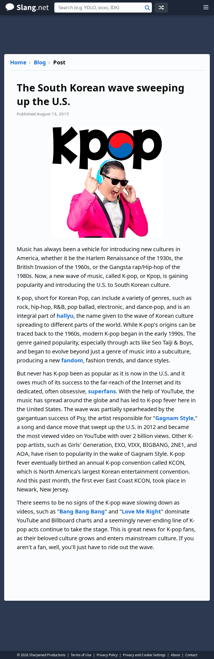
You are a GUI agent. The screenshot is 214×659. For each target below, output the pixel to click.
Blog (40, 62)
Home (18, 62)
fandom (72, 360)
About (175, 655)
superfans (102, 391)
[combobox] (103, 8)
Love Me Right (141, 511)
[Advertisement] (107, 35)
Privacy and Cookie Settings (144, 655)
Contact (191, 655)
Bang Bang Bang (82, 511)
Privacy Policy (107, 655)
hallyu (65, 315)
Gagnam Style (174, 418)
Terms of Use (81, 655)
